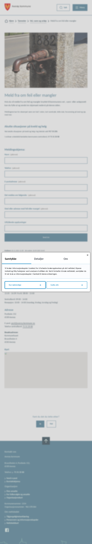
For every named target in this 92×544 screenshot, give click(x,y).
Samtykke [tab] (10, 259)
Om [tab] (66, 259)
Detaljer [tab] (39, 259)
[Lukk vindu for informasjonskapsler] (87, 255)
